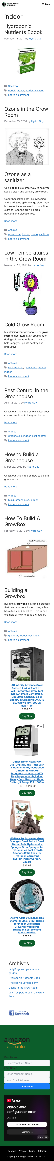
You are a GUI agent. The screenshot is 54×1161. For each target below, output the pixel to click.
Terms (32, 1151)
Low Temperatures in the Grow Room (26, 256)
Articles (12, 229)
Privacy (22, 1151)
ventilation (34, 635)
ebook (11, 90)
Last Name (10, 1068)
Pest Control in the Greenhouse (26, 393)
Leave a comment (18, 94)
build (11, 500)
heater (42, 367)
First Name (10, 1057)
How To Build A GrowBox (22, 521)
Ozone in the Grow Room (23, 987)
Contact (12, 1151)
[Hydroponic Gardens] (10, 4)
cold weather (15, 367)
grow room (14, 234)
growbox (13, 635)
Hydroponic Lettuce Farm (23, 982)
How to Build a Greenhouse (21, 457)
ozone (34, 234)
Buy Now (27, 716)
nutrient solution (34, 90)
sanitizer (44, 234)
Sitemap (42, 1151)
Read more (10, 221)
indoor (20, 90)
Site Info (13, 86)
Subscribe (27, 1086)
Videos (12, 431)
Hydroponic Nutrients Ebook (23, 29)
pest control (39, 435)
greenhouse (15, 435)
